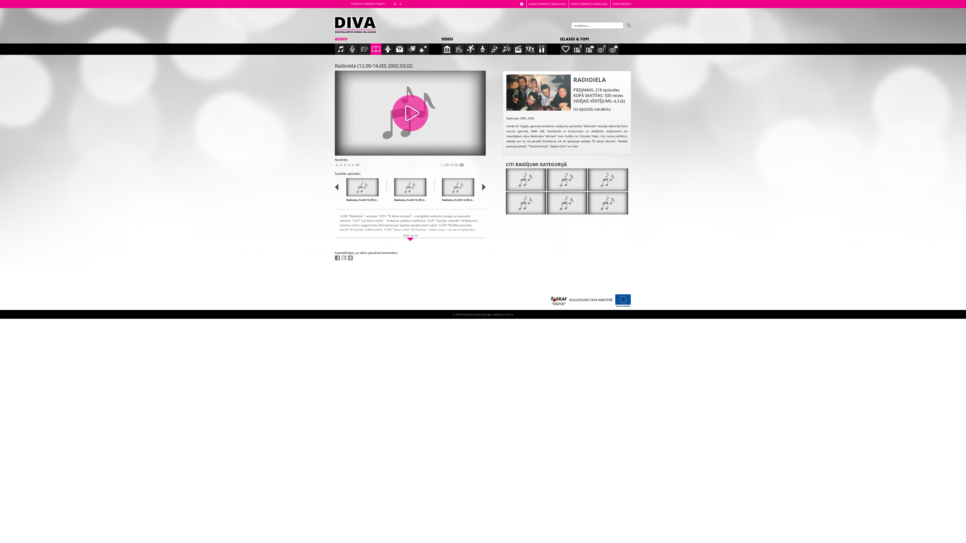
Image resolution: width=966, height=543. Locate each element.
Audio (341, 38)
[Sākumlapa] (521, 4)
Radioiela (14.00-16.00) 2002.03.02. (415, 200)
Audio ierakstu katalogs (547, 4)
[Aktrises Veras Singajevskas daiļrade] (567, 203)
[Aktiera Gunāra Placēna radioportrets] (567, 179)
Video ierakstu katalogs (589, 4)
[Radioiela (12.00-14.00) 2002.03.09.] (458, 187)
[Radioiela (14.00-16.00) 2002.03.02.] (410, 187)
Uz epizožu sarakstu (592, 109)
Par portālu (622, 4)
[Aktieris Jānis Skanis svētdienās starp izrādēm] (608, 179)
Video (447, 38)
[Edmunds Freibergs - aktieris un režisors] (608, 203)
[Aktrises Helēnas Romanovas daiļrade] (526, 203)
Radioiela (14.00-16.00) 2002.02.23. (367, 200)
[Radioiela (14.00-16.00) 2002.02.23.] (362, 187)
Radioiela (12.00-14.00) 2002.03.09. (463, 200)
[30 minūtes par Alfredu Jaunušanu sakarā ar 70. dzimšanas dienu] (526, 179)
